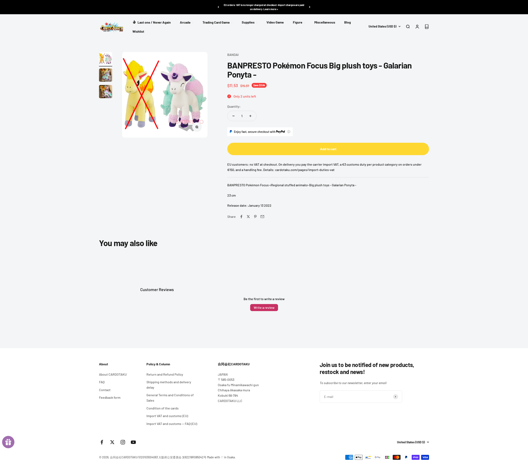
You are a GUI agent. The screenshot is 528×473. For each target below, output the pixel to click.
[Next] (309, 7)
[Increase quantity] (250, 116)
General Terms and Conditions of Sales (170, 397)
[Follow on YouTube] (133, 442)
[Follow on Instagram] (123, 442)
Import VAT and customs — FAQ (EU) (171, 424)
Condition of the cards (162, 408)
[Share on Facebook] (241, 216)
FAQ (102, 382)
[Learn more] (288, 131)
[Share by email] (262, 216)
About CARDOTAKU (113, 374)
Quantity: (234, 106)
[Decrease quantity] (233, 116)
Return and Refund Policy (164, 374)
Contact (105, 390)
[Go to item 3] (105, 92)
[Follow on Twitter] (112, 442)
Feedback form (109, 397)
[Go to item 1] (105, 59)
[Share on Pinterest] (255, 216)
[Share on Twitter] (248, 216)
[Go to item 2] (105, 75)
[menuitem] (151, 22)
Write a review (264, 307)
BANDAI (233, 55)
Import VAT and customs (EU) (167, 416)
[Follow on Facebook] (102, 442)
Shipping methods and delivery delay (168, 384)
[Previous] (218, 7)
